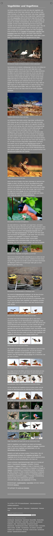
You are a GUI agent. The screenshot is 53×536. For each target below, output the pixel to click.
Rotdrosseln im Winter (34, 525)
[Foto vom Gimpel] (36, 419)
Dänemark (10, 466)
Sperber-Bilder (11, 521)
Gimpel (21, 191)
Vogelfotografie (11, 519)
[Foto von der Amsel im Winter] (25, 429)
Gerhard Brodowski (24, 503)
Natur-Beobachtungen (35, 145)
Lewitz (24, 476)
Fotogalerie (23, 234)
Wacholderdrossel (12, 373)
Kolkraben (38, 31)
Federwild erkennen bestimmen (19, 531)
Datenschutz (26, 508)
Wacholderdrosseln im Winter (21, 525)
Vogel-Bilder (30, 483)
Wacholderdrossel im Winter (15, 455)
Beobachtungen (11, 525)
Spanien (10, 470)
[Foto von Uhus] (25, 409)
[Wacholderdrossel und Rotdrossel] (36, 343)
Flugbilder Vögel (11, 529)
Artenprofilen (16, 18)
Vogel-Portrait (26, 519)
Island (29, 446)
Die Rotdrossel (39, 521)
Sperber (10, 322)
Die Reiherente (41, 529)
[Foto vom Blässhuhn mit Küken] (25, 439)
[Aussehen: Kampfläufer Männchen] (25, 252)
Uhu (37, 71)
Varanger (35, 446)
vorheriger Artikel (2, 3)
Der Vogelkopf (33, 527)
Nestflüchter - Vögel (12, 523)
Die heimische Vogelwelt (32, 523)
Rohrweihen (31, 31)
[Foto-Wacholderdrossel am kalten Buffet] (36, 366)
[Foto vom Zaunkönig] (13, 419)
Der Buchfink (25, 529)
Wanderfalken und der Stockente (17, 450)
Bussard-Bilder (33, 519)
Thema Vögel (32, 521)
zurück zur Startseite (23, 488)
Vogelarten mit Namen (32, 455)
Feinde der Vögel (15, 195)
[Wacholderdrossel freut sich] (25, 343)
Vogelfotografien (21, 483)
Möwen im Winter (11, 527)
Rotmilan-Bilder (40, 519)
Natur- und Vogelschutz (23, 480)
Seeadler (23, 31)
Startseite (10, 508)
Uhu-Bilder (18, 527)
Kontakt (14, 508)
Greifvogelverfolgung (28, 195)
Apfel (39, 326)
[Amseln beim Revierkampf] (13, 343)
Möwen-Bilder (25, 521)
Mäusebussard (32, 143)
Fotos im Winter (28, 354)
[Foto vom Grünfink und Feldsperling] (13, 429)
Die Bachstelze (18, 529)
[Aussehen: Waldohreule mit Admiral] (13, 252)
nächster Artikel (51, 3)
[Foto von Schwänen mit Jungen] (36, 439)
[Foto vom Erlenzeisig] (25, 419)
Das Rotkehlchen (25, 527)
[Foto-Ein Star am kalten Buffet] (13, 366)
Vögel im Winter (18, 521)
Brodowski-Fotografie (31, 230)
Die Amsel (10, 531)
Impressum (20, 508)
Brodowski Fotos (18, 519)
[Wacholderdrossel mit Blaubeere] (13, 398)
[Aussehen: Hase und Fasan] (36, 252)
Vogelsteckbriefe (34, 508)
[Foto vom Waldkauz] (13, 409)
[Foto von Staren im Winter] (36, 429)
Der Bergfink (39, 527)
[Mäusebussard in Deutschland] (13, 313)
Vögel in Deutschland (21, 523)
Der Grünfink (42, 525)
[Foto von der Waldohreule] (36, 409)
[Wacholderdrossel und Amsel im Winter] (13, 382)
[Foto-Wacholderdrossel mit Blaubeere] (25, 366)
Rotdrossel (36, 320)
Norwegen (24, 464)
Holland (18, 466)
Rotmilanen (11, 33)
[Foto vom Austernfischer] (13, 439)
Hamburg (16, 485)
